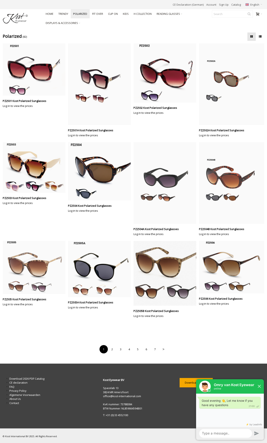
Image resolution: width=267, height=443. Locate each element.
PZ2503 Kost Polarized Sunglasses (24, 198)
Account (211, 4)
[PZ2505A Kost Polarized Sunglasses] (101, 269)
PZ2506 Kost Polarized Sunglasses (221, 298)
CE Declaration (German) (188, 4)
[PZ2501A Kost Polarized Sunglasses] (101, 84)
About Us (15, 399)
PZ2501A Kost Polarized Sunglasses (90, 130)
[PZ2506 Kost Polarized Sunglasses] (231, 267)
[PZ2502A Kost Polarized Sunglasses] (231, 84)
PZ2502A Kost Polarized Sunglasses (221, 130)
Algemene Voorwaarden (24, 395)
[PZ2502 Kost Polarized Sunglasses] (166, 73)
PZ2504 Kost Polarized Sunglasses (90, 206)
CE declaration (18, 382)
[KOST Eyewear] (21, 18)
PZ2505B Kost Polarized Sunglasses (156, 311)
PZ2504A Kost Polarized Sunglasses (156, 229)
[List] (260, 37)
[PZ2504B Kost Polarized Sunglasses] (231, 183)
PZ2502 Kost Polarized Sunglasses (155, 108)
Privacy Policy (17, 391)
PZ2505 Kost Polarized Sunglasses (24, 299)
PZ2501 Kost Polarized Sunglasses (24, 101)
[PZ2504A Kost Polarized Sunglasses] (166, 183)
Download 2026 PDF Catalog (26, 378)
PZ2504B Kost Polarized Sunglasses (221, 229)
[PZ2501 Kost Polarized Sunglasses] (35, 69)
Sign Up (224, 4)
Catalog (236, 4)
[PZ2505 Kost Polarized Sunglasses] (35, 267)
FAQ (11, 387)
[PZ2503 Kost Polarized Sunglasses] (35, 167)
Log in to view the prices (18, 106)
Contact (14, 403)
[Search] (249, 14)
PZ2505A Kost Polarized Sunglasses (90, 302)
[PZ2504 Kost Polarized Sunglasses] (101, 171)
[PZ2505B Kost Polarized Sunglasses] (166, 273)
